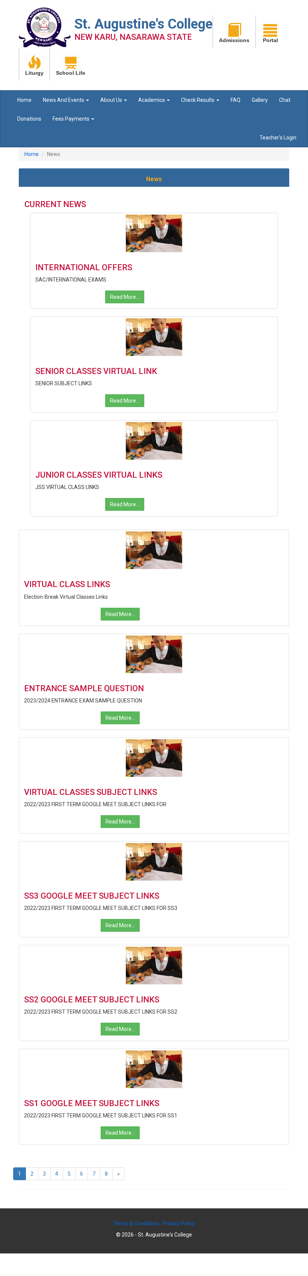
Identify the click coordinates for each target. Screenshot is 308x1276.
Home (24, 100)
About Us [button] (111, 100)
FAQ (235, 100)
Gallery (260, 100)
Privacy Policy (179, 1223)
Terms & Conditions (136, 1223)
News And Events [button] (64, 100)
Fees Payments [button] (72, 119)
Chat (284, 100)
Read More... (124, 297)
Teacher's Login (278, 138)
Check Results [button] (198, 100)
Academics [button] (152, 100)
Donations (29, 119)
